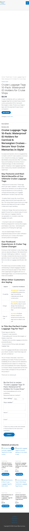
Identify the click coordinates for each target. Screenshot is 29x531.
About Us (14, 522)
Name (6, 412)
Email (6, 419)
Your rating (8, 398)
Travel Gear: (9, 77)
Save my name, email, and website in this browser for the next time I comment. (14, 428)
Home (3, 77)
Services (14, 520)
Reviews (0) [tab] (5, 127)
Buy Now (6, 112)
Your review (8, 402)
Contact (14, 516)
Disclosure (14, 518)
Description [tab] (5, 124)
